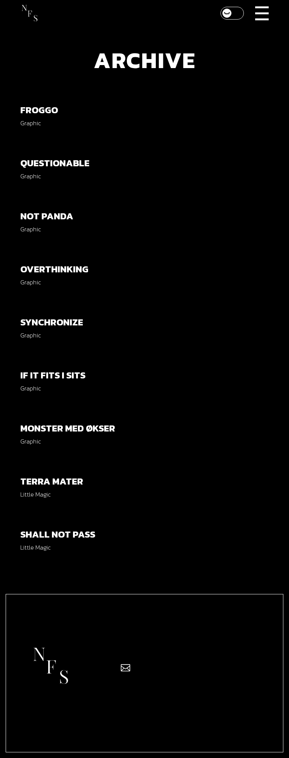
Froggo (39, 110)
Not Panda (46, 216)
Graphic (30, 123)
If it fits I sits (52, 375)
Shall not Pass (57, 534)
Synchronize (51, 322)
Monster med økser (67, 428)
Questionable (55, 163)
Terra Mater (51, 481)
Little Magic (35, 494)
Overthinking (54, 269)
